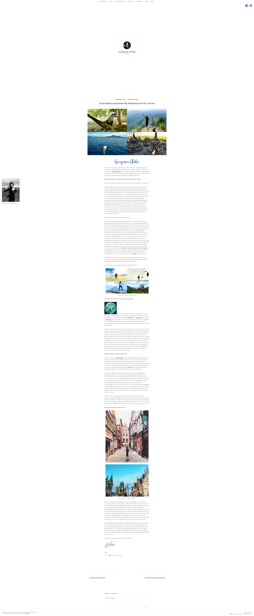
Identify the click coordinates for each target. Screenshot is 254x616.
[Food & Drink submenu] (133, 1)
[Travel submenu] (113, 1)
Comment (145, 607)
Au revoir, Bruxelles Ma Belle (97, 577)
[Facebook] (251, 5)
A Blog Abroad (132, 99)
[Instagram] (246, 5)
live (131, 173)
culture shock (119, 358)
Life (137, 99)
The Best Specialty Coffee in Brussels (155, 577)
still (135, 253)
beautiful (138, 317)
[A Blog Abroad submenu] (107, 1)
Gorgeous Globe (127, 51)
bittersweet (130, 317)
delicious (108, 319)
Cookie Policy (27, 613)
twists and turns (116, 171)
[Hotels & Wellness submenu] (124, 1)
